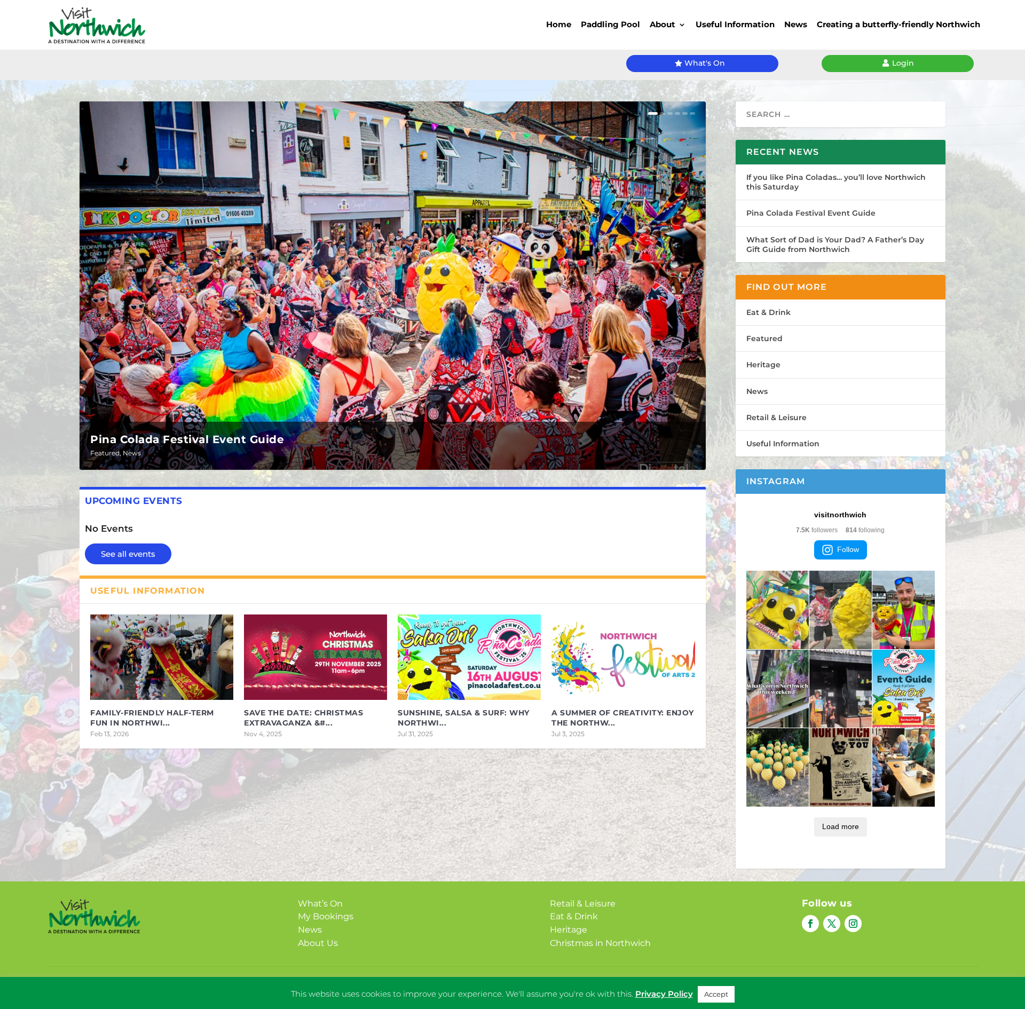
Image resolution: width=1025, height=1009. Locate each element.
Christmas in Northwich (600, 943)
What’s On (320, 903)
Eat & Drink (768, 312)
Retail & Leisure (776, 417)
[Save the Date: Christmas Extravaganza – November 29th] (315, 657)
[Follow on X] (831, 923)
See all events (128, 554)
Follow (848, 549)
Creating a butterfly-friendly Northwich (898, 24)
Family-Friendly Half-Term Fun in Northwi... (152, 717)
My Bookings (325, 916)
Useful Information (735, 24)
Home (558, 24)
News (795, 24)
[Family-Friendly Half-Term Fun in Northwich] (161, 657)
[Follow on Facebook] (810, 923)
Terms (545, 986)
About (662, 24)
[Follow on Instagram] (853, 923)
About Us (318, 943)
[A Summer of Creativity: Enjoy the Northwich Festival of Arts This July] (623, 657)
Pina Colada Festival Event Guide (187, 439)
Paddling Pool (610, 24)
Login (903, 63)
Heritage (763, 364)
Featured (105, 453)
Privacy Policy (496, 986)
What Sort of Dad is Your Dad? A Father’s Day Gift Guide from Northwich (835, 244)
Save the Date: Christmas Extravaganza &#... (303, 717)
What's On (704, 63)
